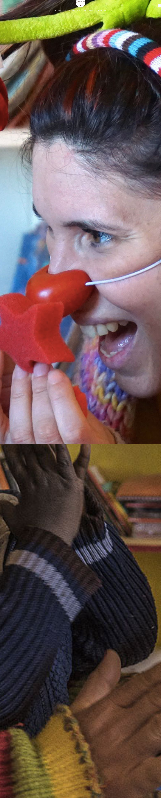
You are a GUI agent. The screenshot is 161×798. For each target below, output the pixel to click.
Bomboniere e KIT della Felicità (79, 10)
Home (55, 10)
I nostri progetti (67, 10)
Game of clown (92, 10)
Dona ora (99, 10)
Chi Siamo (60, 10)
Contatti (105, 10)
